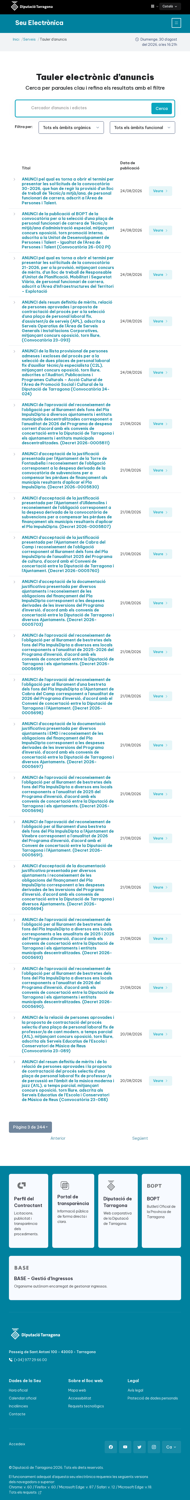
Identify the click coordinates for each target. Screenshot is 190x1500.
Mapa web (77, 1390)
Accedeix (17, 1444)
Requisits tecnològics (86, 1406)
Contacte (17, 1414)
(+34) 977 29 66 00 (30, 1360)
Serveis (29, 39)
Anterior (58, 1138)
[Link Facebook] (111, 1447)
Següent (140, 1138)
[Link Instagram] (154, 1447)
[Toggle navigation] (176, 23)
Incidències (18, 1406)
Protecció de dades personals (153, 1398)
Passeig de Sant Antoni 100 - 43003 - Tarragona (52, 1352)
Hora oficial (18, 1390)
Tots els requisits (23, 1492)
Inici (16, 39)
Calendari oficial (22, 1398)
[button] (155, 6)
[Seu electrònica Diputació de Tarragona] (32, 6)
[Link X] (139, 1447)
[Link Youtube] (125, 1447)
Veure (158, 191)
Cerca (162, 108)
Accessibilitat (79, 1398)
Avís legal (135, 1390)
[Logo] (35, 1334)
